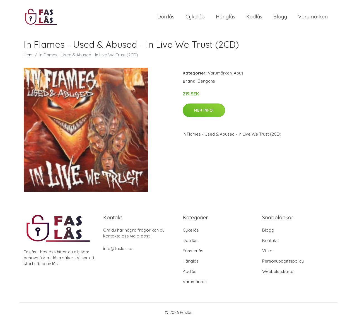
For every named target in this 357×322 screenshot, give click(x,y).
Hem (28, 54)
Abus (238, 73)
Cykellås (195, 16)
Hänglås (225, 16)
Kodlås (254, 16)
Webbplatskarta (277, 271)
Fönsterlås (193, 250)
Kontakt (270, 240)
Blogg (280, 16)
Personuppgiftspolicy (283, 261)
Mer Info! (204, 110)
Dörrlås (165, 16)
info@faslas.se (117, 248)
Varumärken (313, 16)
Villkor (268, 250)
